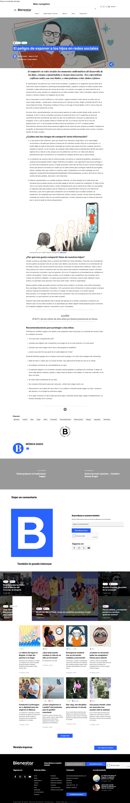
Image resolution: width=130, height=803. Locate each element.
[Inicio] (23, 10)
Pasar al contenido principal (10, 1)
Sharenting (107, 419)
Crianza (25, 419)
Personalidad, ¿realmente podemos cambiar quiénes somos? (115, 612)
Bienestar (16, 419)
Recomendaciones (65, 419)
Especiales (83, 13)
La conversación (39, 792)
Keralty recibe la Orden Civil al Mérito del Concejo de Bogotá (14, 587)
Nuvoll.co (73, 802)
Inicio (35, 776)
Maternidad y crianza (50, 13)
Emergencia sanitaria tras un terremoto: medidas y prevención (75, 655)
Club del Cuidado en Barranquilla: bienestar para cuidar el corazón (14, 612)
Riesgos (88, 419)
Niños (45, 419)
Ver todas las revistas (105, 748)
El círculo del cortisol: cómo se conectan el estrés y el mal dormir (63, 613)
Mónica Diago (22, 56)
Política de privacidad (57, 789)
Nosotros (36, 794)
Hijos (32, 419)
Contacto (53, 785)
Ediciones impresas (56, 782)
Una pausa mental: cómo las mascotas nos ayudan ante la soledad (100, 707)
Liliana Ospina (32, 59)
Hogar (38, 419)
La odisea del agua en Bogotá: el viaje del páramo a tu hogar (28, 655)
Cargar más (65, 736)
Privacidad (53, 419)
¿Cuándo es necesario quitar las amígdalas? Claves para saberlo (99, 655)
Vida (73, 13)
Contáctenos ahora (76, 794)
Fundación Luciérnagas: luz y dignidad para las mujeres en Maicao (29, 707)
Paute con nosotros (56, 780)
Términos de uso (55, 787)
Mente (64, 13)
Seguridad (97, 419)
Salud (37, 13)
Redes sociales (78, 419)
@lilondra (63, 252)
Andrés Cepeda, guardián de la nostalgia (115, 588)
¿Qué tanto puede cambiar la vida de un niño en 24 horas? (52, 655)
